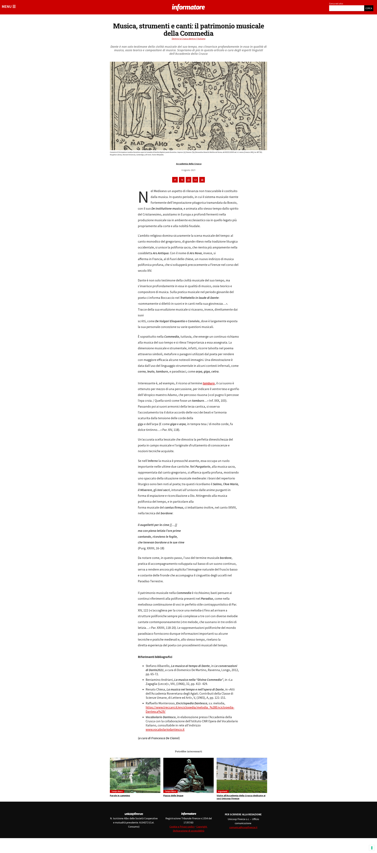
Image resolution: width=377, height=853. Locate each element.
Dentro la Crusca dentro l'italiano (188, 38)
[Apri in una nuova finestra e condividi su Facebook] (175, 180)
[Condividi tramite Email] (195, 180)
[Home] (188, 6)
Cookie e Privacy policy (182, 826)
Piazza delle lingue (173, 795)
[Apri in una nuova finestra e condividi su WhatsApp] (188, 180)
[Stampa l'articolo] (202, 180)
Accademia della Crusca (188, 163)
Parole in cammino (120, 795)
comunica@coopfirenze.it (243, 827)
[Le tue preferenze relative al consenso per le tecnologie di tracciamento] (372, 848)
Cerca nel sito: (336, 3)
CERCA (368, 8)
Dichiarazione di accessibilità (188, 830)
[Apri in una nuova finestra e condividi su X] (182, 180)
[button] (9, 6)
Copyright (202, 826)
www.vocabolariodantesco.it (165, 729)
